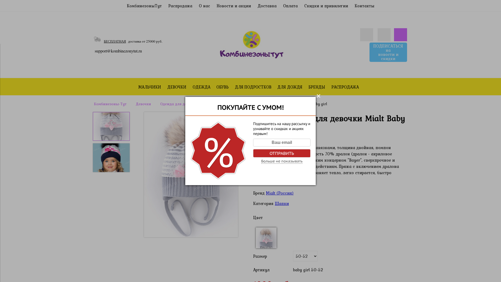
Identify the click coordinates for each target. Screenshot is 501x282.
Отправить (282, 153)
